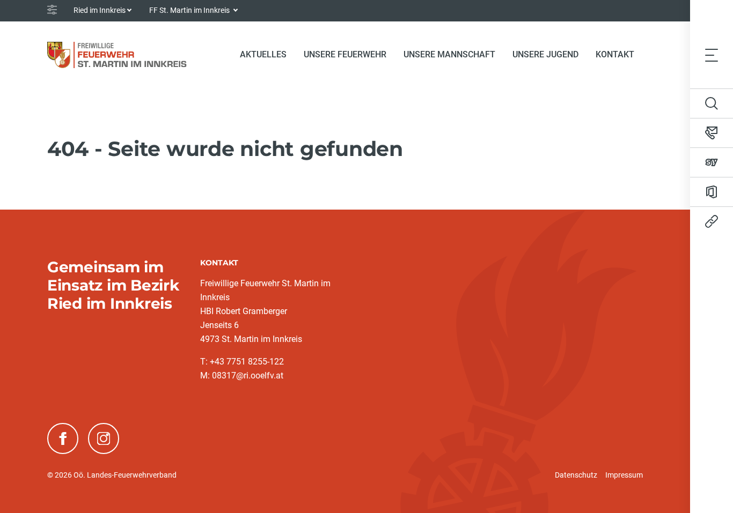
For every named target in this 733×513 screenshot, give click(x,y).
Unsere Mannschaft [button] (449, 54)
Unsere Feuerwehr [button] (345, 54)
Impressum (624, 475)
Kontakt (615, 54)
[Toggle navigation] (711, 54)
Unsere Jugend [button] (545, 54)
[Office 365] (711, 191)
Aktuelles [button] (263, 54)
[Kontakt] (711, 132)
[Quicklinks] (711, 221)
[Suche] (711, 103)
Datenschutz (576, 475)
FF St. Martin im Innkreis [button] (190, 10)
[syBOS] (711, 162)
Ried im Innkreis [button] (100, 10)
